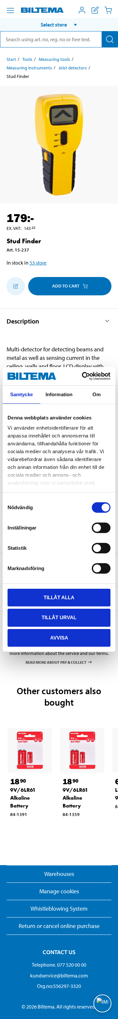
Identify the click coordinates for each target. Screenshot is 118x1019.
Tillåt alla (59, 597)
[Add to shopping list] (16, 286)
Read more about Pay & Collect (56, 661)
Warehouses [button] (59, 874)
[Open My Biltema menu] (81, 10)
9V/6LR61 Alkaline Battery (23, 798)
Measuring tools (54, 59)
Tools (27, 59)
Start (11, 59)
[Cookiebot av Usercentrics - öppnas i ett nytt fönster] (83, 376)
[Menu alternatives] (10, 10)
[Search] (110, 39)
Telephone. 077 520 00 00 (59, 964)
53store (38, 262)
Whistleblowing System (59, 908)
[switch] (101, 527)
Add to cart (65, 286)
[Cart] (108, 10)
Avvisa (59, 637)
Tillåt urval (59, 617)
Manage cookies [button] (59, 891)
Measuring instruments (29, 68)
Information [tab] (59, 394)
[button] (59, 24)
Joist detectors (72, 68)
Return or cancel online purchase (59, 926)
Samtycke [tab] (21, 394)
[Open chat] (102, 1003)
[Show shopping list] (95, 10)
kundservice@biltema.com (59, 975)
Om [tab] (96, 394)
